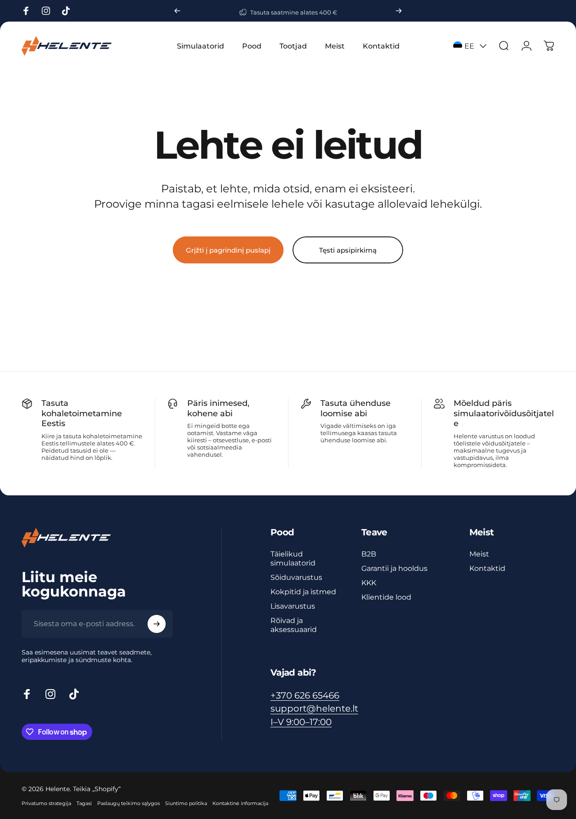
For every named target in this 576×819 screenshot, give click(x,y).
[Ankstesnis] (177, 11)
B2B (368, 553)
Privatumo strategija (46, 803)
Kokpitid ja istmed (303, 591)
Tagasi (84, 803)
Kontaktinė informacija (240, 803)
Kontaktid (487, 568)
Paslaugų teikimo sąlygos (128, 803)
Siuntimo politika (186, 803)
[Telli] (157, 624)
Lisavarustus (292, 605)
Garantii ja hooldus (394, 568)
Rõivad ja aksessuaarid (293, 625)
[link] (301, 721)
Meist (479, 553)
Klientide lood (386, 596)
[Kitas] (399, 11)
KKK (368, 582)
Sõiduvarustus (296, 577)
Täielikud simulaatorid (292, 558)
